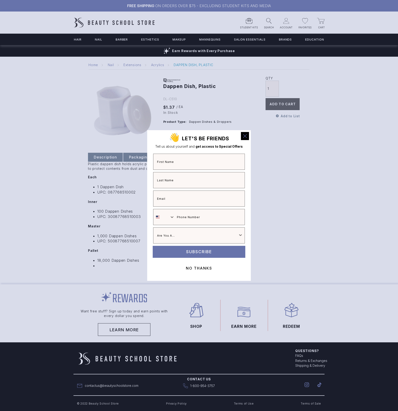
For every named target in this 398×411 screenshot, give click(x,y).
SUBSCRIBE (199, 251)
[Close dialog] (245, 136)
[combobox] (164, 217)
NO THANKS (199, 268)
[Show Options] (240, 235)
